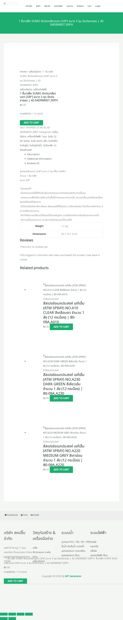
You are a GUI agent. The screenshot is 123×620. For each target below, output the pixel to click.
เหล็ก (35, 548)
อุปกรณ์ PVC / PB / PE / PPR (76, 542)
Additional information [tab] (39, 159)
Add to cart (31, 123)
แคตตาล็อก (58, 6)
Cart (89, 6)
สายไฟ (93, 542)
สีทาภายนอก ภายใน (42, 552)
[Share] (20, 614)
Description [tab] (33, 154)
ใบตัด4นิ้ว (52, 141)
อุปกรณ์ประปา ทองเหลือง (73, 551)
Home (23, 72)
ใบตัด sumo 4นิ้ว (39, 141)
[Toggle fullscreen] (12, 614)
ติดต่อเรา (80, 6)
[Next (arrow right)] (12, 618)
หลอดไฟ (94, 546)
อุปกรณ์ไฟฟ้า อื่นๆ (98, 555)
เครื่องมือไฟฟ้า (40, 89)
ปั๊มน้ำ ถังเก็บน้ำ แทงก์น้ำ (73, 546)
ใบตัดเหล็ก (48, 145)
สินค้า (38, 6)
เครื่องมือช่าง (35, 72)
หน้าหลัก (29, 6)
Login (98, 6)
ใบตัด (50, 136)
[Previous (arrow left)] (4, 618)
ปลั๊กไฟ (93, 551)
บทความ (70, 6)
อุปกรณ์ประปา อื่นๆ (70, 555)
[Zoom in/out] (4, 614)
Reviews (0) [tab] (33, 163)
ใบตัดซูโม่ (24, 145)
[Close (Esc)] (29, 614)
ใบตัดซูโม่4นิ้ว (36, 145)
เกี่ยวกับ (47, 6)
